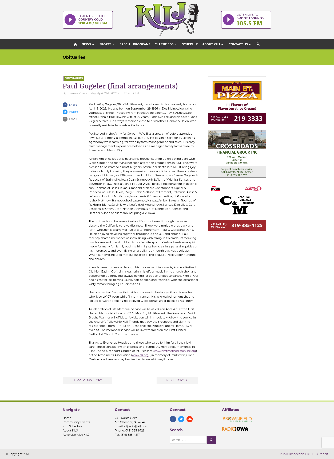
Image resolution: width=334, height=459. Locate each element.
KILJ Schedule (72, 426)
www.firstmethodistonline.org (175, 351)
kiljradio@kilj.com (136, 426)
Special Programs (135, 44)
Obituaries (74, 57)
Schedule (190, 44)
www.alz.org (140, 355)
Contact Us (240, 44)
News (88, 44)
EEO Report (320, 454)
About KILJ (213, 44)
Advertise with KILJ (76, 434)
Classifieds (166, 44)
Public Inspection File (295, 454)
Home (67, 418)
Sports (108, 44)
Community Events (76, 422)
